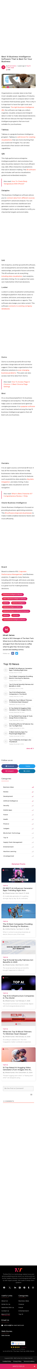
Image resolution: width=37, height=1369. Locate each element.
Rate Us (24, 1347)
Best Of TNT (5, 1314)
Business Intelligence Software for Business (16, 611)
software (6, 615)
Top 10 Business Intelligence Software (14, 619)
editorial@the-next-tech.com (14, 1325)
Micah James (12, 66)
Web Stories (5, 1335)
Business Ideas (23, 1301)
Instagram (10, 771)
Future (20, 1307)
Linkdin (27, 771)
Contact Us (5, 1311)
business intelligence (19, 603)
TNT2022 (15, 615)
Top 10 (28, 66)
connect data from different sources (21, 198)
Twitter (27, 766)
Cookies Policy (7, 1361)
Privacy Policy (17, 1361)
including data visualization (11, 276)
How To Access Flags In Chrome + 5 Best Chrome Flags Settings (17, 384)
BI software (31, 170)
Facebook (10, 766)
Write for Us (5, 1304)
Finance (21, 1304)
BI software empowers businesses (18, 513)
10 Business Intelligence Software (12, 594)
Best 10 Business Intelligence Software (15, 598)
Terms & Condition (29, 1361)
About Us (4, 1301)
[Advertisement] (18, 32)
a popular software (27, 406)
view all (29, 748)
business (6, 603)
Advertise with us (7, 1307)
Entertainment (23, 1311)
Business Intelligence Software (12, 607)
